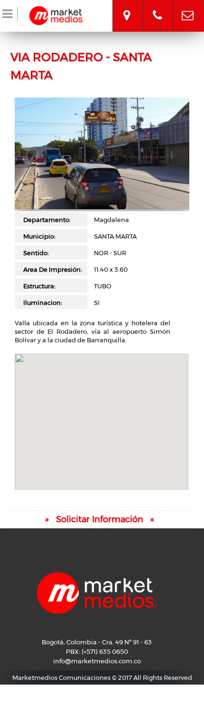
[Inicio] (56, 14)
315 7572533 (157, 7)
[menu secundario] (9, 15)
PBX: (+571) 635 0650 (97, 651)
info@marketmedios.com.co (188, 7)
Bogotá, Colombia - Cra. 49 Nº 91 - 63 (126, 7)
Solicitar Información (99, 519)
